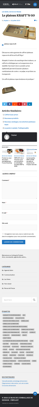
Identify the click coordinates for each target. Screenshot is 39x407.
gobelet (32, 332)
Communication (9, 275)
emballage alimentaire (11, 323)
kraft (25, 335)
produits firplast (27, 346)
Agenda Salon (8, 270)
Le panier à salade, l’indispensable (16, 128)
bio (24, 315)
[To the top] (35, 394)
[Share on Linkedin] (29, 104)
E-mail (4, 213)
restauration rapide (23, 349)
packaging (14, 343)
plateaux (15, 346)
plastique (6, 346)
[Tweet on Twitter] (4, 104)
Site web (5, 223)
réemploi (6, 352)
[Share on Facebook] (9, 104)
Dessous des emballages (11, 320)
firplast (6, 20)
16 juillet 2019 (15, 20)
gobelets (6, 335)
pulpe (5, 349)
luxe (31, 340)
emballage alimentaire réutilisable (15, 326)
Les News (5, 12)
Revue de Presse (15, 12)
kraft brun (7, 338)
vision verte (26, 363)
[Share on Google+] (19, 104)
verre (34, 360)
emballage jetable (28, 329)
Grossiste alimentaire (9, 385)
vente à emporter (24, 360)
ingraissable (16, 335)
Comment (5, 180)
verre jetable (7, 363)
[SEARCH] (34, 300)
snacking (13, 355)
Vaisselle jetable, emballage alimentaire (14, 381)
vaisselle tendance (9, 360)
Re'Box (11, 349)
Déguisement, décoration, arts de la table (15, 383)
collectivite (20, 318)
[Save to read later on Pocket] (24, 104)
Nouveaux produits (11, 118)
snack (5, 355)
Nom (4, 202)
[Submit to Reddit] (14, 104)
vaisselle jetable (19, 358)
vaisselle (30, 355)
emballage (24, 320)
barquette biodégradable (12, 315)
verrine (17, 363)
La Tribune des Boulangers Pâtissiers (15, 340)
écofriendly (7, 366)
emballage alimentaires (11, 329)
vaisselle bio (7, 358)
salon (22, 352)
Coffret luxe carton (11, 115)
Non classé (7, 284)
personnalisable (25, 343)
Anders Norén (14, 403)
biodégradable (8, 318)
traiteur (21, 355)
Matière (5, 343)
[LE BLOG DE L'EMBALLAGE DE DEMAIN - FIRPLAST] (16, 4)
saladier (15, 352)
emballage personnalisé (11, 332)
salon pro (29, 352)
